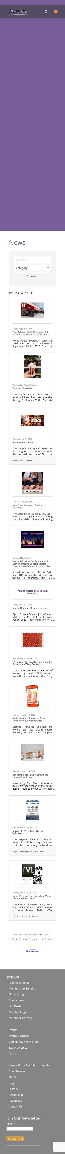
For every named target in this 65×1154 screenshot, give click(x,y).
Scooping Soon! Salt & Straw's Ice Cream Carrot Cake (30, 775)
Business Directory (23, 934)
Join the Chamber (20, 983)
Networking (16, 994)
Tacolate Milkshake (22, 388)
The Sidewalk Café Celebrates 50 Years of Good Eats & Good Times (30, 333)
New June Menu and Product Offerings (27, 506)
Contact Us (15, 1106)
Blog (12, 1083)
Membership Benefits (22, 988)
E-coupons (34, 939)
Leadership (16, 1095)
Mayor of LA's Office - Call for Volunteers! (28, 832)
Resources (15, 1100)
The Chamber (17, 1071)
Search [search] (34, 276)
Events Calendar (19, 1036)
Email (10, 1124)
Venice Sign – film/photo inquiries (30, 1065)
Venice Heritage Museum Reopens (30, 608)
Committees (16, 1000)
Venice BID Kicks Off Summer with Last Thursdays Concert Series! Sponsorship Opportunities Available (31, 563)
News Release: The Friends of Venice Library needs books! (32, 897)
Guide (12, 1053)
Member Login (18, 1012)
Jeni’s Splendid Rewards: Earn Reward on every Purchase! (28, 719)
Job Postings (47, 939)
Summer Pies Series (23, 442)
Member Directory (20, 1018)
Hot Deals (15, 1006)
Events (13, 1030)
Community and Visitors (24, 1042)
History (13, 1089)
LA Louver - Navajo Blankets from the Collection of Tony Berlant (32, 663)
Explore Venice (18, 1047)
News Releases (41, 934)
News (12, 1077)
